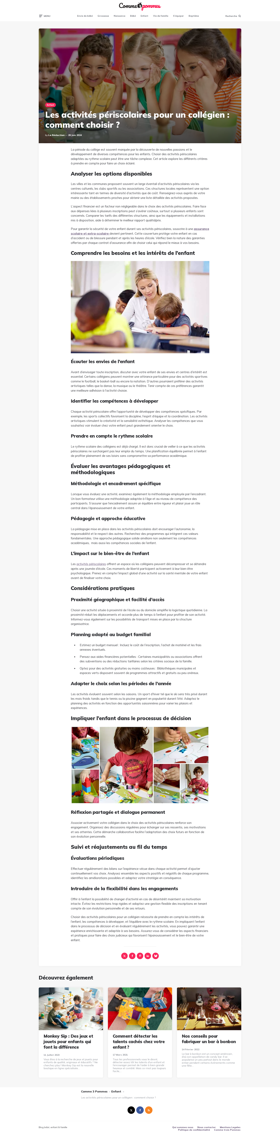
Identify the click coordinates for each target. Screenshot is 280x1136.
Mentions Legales (230, 1127)
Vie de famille (160, 15)
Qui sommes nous (182, 1127)
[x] (124, 956)
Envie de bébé (85, 15)
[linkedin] (148, 956)
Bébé (133, 15)
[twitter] (131, 1110)
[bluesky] (155, 956)
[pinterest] (140, 956)
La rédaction (56, 135)
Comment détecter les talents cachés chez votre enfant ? (139, 1041)
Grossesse (103, 15)
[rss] (148, 1110)
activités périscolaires (91, 564)
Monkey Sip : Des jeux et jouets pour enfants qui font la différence (68, 1041)
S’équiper (178, 15)
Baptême (194, 15)
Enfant (144, 15)
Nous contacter (206, 1127)
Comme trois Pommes (227, 1129)
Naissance (119, 15)
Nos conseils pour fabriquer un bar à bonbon (209, 1038)
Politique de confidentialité (194, 1129)
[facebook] (132, 956)
